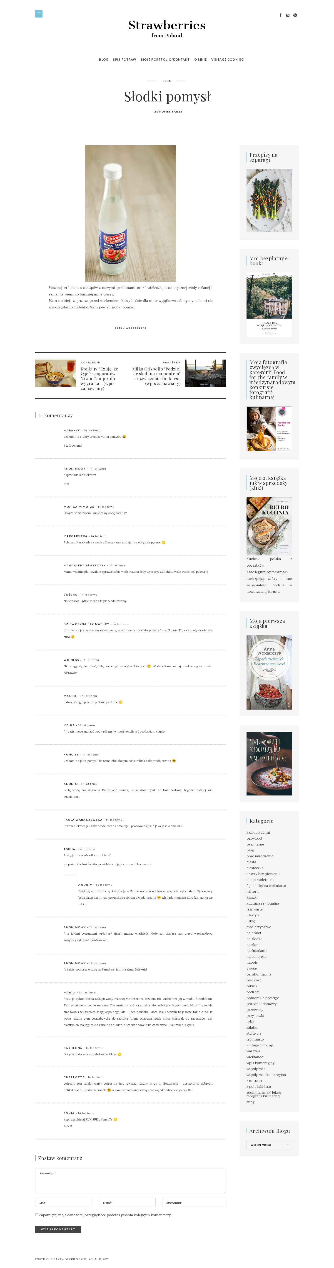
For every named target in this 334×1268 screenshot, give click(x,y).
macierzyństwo (259, 927)
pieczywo (254, 980)
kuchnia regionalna (263, 903)
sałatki (252, 1027)
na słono (254, 945)
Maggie (70, 696)
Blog (103, 59)
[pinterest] (295, 15)
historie (253, 892)
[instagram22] (288, 15)
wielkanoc (255, 1057)
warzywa (253, 1051)
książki (252, 897)
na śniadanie (257, 951)
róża (118, 327)
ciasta (251, 862)
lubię (251, 921)
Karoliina (73, 1048)
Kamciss (71, 754)
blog (167, 81)
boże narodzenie (260, 856)
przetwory (255, 1010)
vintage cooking (260, 1045)
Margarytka (76, 536)
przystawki (255, 1016)
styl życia (254, 1033)
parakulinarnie (259, 974)
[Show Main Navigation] (38, 14)
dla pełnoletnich (260, 880)
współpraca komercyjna (266, 1075)
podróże (253, 992)
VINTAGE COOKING (227, 59)
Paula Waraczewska (83, 819)
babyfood (254, 838)
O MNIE (200, 59)
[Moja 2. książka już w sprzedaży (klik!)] (269, 526)
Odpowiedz (203, 430)
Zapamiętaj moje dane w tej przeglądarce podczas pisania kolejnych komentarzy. (105, 1215)
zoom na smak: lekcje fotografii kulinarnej (264, 1094)
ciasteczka (255, 868)
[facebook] (280, 15)
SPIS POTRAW (124, 59)
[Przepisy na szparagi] (269, 201)
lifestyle (253, 915)
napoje (252, 962)
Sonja (69, 1113)
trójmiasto (255, 1039)
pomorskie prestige (263, 998)
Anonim (71, 783)
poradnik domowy (262, 1004)
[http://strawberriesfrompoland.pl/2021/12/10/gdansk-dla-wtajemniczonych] (269, 304)
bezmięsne (255, 844)
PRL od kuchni (258, 832)
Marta (70, 992)
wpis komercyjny (260, 1063)
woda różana (136, 327)
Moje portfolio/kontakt (165, 59)
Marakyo (72, 430)
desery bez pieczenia (263, 874)
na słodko (254, 939)
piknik (252, 986)
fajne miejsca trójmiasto (266, 886)
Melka (69, 725)
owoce (252, 968)
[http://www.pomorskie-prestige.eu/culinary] (269, 764)
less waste (255, 909)
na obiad (254, 933)
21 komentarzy (168, 111)
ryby (250, 1022)
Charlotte (74, 1077)
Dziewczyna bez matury (87, 624)
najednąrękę (256, 957)
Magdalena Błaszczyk (85, 565)
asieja (69, 849)
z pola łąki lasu (259, 1087)
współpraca (256, 1069)
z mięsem (254, 1081)
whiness (71, 660)
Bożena (70, 594)
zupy (250, 1102)
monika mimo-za (79, 506)
